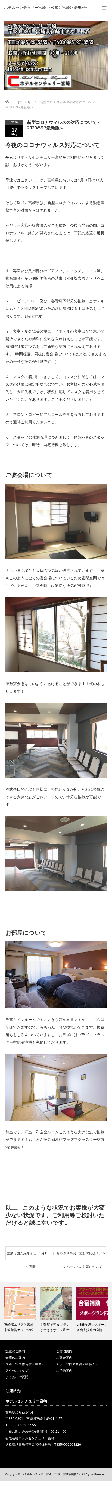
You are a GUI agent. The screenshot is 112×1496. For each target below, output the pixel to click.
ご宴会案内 (64, 1358)
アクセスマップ (16, 1371)
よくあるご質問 (16, 1377)
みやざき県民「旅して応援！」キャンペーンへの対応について (81, 1255)
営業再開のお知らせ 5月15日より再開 (31, 1255)
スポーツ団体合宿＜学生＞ (25, 1364)
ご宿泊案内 (64, 1351)
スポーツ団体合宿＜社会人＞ (77, 1364)
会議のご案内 (15, 1358)
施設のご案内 (15, 1351)
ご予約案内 (64, 1371)
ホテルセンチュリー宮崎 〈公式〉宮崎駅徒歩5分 (45, 7)
